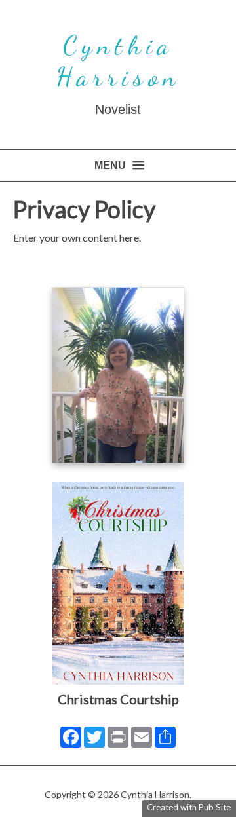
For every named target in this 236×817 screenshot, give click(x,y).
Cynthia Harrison (118, 60)
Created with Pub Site (189, 807)
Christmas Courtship (118, 699)
